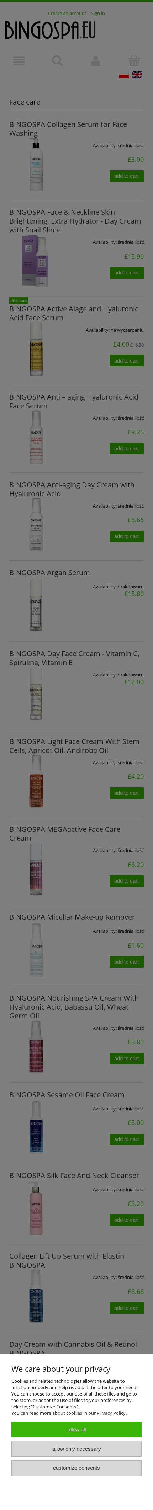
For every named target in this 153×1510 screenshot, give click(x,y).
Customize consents (76, 1468)
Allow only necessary (76, 1449)
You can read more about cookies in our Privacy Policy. (69, 1413)
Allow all (77, 1429)
